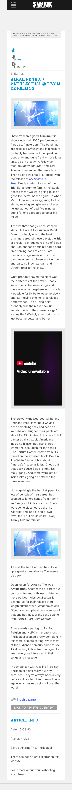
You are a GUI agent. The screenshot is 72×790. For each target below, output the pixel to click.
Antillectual (45, 747)
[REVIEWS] (14, 50)
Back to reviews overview (34, 707)
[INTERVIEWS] (14, 57)
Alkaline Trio (28, 747)
